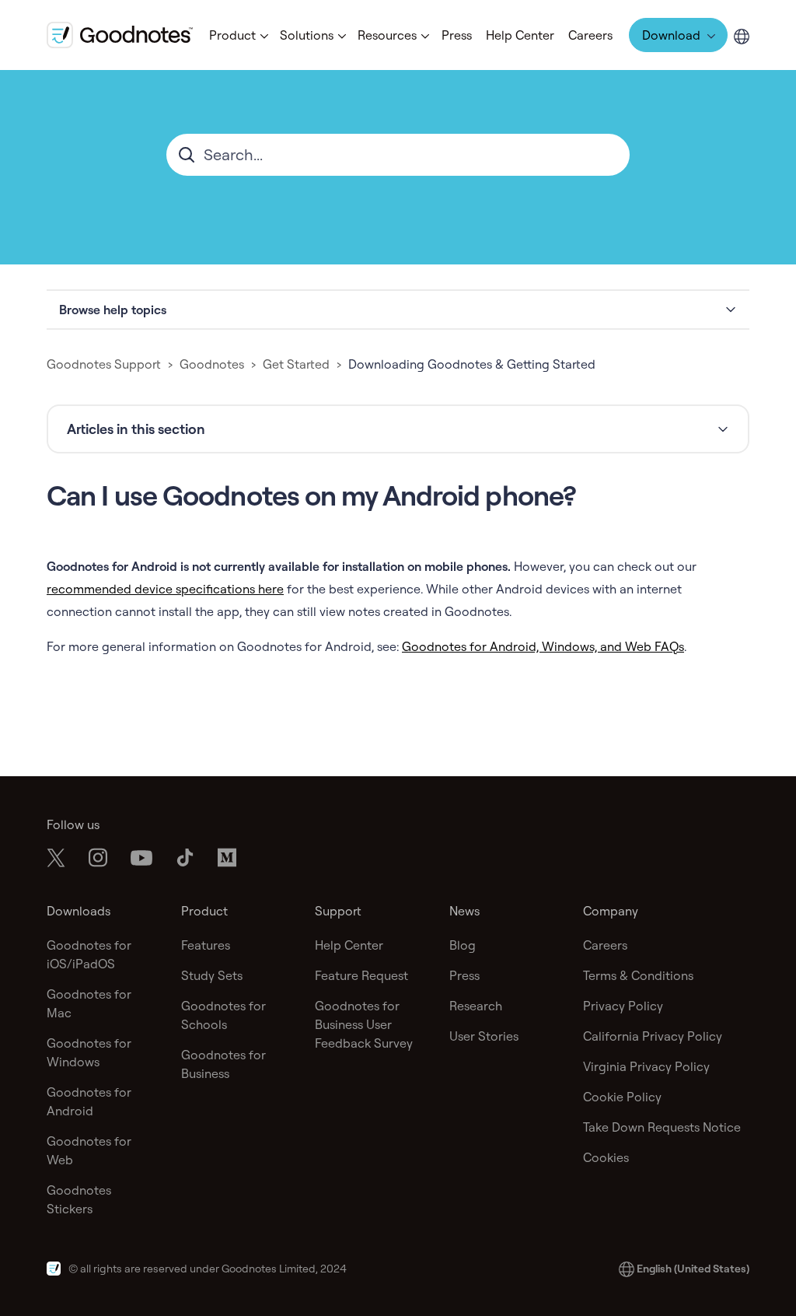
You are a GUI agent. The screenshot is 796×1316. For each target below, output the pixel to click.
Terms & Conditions (638, 975)
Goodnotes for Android (89, 1101)
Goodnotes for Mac (89, 1003)
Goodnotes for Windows (89, 1052)
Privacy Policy (623, 1005)
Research (475, 1005)
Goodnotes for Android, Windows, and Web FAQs (543, 646)
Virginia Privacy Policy (646, 1066)
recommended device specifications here (165, 589)
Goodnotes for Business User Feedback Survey (364, 1024)
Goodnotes (212, 364)
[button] (237, 35)
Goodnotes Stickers (79, 1199)
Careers (590, 35)
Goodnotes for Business (223, 1064)
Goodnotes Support (104, 364)
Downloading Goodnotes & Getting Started (471, 364)
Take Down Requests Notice (662, 1127)
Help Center (520, 35)
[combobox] (398, 154)
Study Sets (212, 975)
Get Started (296, 364)
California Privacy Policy (652, 1036)
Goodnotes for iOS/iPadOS (89, 954)
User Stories (483, 1036)
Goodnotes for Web (89, 1150)
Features (205, 945)
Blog (462, 945)
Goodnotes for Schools (223, 1015)
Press (457, 35)
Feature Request (361, 975)
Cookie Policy (622, 1096)
